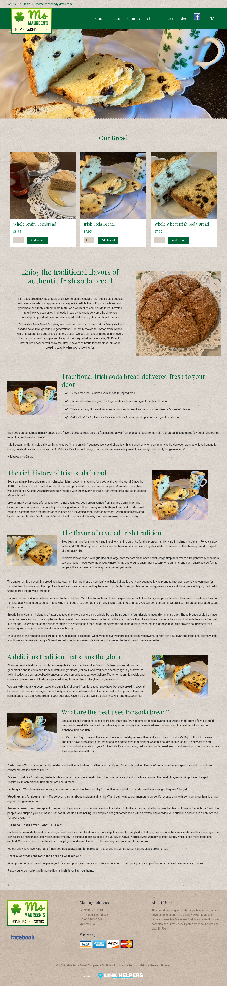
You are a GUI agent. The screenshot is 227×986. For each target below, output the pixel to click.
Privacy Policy (149, 965)
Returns (133, 965)
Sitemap (165, 965)
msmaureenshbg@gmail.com (54, 4)
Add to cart (37, 240)
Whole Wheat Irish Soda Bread (181, 224)
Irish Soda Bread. (99, 224)
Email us (89, 924)
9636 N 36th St (96, 912)
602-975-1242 (21, 4)
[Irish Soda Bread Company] (31, 21)
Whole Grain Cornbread (34, 224)
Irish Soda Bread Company (82, 965)
